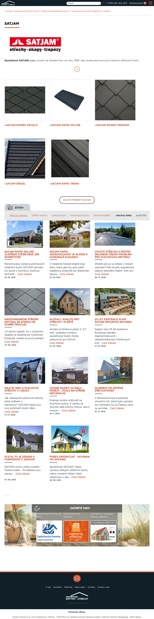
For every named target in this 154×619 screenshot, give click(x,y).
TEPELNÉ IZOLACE (117, 3)
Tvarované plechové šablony (86, 11)
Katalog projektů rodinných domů (100, 617)
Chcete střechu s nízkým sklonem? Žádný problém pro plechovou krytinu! (113, 254)
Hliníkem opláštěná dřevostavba (109, 389)
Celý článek (25, 274)
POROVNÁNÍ (137, 3)
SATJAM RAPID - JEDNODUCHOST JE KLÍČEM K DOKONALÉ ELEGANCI (69, 254)
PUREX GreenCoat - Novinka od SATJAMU (70, 458)
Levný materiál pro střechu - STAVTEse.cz (49, 617)
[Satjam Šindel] (25, 158)
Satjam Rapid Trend (65, 184)
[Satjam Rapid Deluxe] (70, 99)
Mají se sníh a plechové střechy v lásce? (21, 389)
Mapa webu (80, 587)
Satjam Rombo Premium (112, 125)
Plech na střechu (18, 216)
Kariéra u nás (103, 587)
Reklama (68, 587)
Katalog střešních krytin (27, 11)
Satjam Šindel (16, 184)
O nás (48, 587)
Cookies (91, 587)
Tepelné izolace (77, 617)
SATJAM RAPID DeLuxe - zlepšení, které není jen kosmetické (22, 254)
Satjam (106, 11)
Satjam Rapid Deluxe (65, 125)
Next (120, 533)
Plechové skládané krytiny (55, 11)
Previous (35, 533)
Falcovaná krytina (79, 216)
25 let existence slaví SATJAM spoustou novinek (113, 320)
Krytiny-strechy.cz (21, 617)
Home (9, 11)
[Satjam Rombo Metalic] (25, 99)
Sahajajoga (122, 617)
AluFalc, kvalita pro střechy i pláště (64, 320)
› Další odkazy (135, 617)
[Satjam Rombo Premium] (115, 99)
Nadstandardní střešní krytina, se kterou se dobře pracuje (21, 322)
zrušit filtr (141, 216)
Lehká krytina (59, 216)
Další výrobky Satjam (77, 200)
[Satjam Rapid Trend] (70, 158)
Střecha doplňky (102, 216)
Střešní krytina (39, 216)
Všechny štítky (124, 216)
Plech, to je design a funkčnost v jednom (20, 458)
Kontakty (57, 587)
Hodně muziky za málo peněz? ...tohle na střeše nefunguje (67, 391)
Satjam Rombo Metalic (22, 125)
